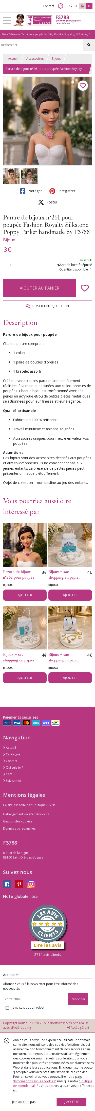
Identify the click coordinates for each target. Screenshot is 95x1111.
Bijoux (56, 58)
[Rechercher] (89, 45)
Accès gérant (79, 1027)
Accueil (13, 58)
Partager (34, 190)
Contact (48, 6)
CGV (8, 774)
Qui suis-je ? (14, 767)
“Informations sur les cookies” (34, 1081)
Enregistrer (65, 190)
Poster (51, 202)
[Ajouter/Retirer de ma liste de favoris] (85, 288)
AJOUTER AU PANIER (39, 288)
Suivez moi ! (14, 781)
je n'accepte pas (23, 1102)
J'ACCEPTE (72, 1102)
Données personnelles (19, 828)
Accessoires (35, 58)
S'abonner (78, 999)
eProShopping (20, 1027)
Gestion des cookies (17, 821)
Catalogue (13, 754)
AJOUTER (24, 595)
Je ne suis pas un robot (28, 1007)
